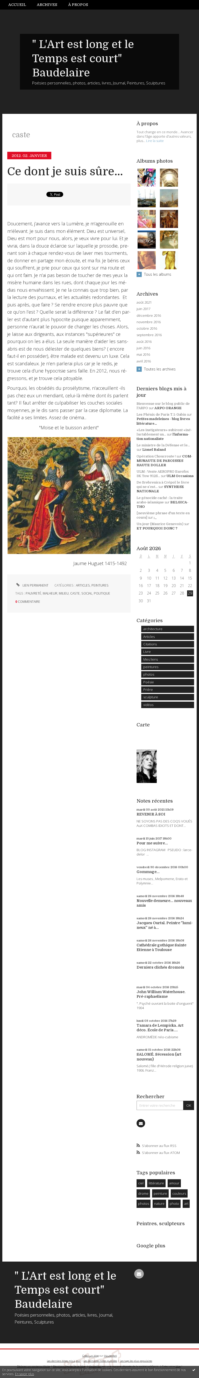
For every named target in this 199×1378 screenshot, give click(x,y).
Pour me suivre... (152, 843)
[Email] (141, 1123)
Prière (148, 689)
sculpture (150, 697)
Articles (83, 585)
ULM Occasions (180, 476)
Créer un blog (90, 1355)
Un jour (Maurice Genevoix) (160, 524)
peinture (160, 1193)
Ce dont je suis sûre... (65, 171)
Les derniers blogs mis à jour (64, 1361)
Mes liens (150, 659)
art (186, 1203)
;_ (155, 517)
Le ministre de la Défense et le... (163, 445)
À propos (78, 4)
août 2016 (144, 341)
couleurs (179, 1193)
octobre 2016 (147, 328)
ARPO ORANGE (168, 408)
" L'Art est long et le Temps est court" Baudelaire (83, 58)
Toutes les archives (160, 369)
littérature (156, 1183)
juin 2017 (143, 309)
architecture (152, 629)
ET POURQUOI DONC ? (157, 528)
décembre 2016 (149, 315)
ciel (141, 1183)
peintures (100, 585)
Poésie (148, 682)
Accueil (17, 4)
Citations (150, 644)
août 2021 (144, 302)
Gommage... (148, 872)
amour (174, 1183)
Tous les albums (157, 274)
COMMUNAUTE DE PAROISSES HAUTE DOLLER (164, 460)
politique (102, 593)
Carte (143, 725)
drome (143, 1193)
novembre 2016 (149, 322)
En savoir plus (24, 1374)
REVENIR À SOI (151, 814)
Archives (47, 4)
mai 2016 (143, 354)
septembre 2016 (149, 335)
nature (159, 1203)
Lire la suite (155, 140)
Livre (147, 651)
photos (148, 674)
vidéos (148, 704)
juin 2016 (143, 348)
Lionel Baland (154, 450)
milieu (64, 593)
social (86, 593)
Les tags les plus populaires (136, 1361)
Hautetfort (110, 1355)
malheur (50, 593)
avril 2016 (144, 361)
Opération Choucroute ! (156, 456)
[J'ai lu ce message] (194, 1370)
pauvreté (33, 593)
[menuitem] (20, 5)
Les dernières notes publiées (100, 1361)
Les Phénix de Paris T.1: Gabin (161, 414)
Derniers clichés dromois (160, 967)
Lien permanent (35, 585)
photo (174, 1203)
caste (75, 593)
